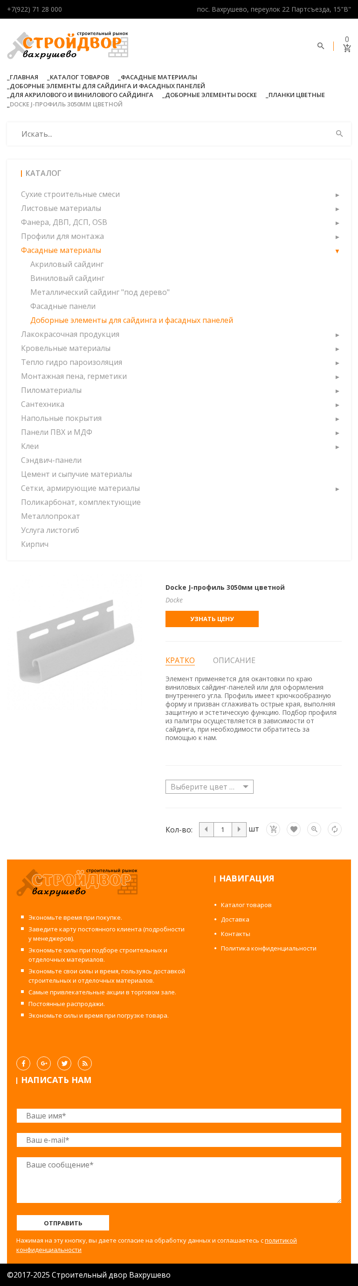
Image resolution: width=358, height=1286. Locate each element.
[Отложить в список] (294, 829)
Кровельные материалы (65, 348)
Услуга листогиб (50, 530)
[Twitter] (64, 1063)
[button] (337, 194)
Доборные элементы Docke (211, 95)
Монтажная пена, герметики (74, 376)
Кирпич (34, 544)
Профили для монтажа (62, 236)
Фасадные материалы (159, 77)
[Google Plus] (44, 1063)
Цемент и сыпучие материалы (76, 474)
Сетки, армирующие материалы (80, 488)
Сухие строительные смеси (70, 194)
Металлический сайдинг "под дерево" (100, 292)
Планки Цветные (296, 95)
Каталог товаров (79, 77)
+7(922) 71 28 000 (34, 9)
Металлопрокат (50, 516)
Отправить (63, 1223)
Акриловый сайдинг (66, 264)
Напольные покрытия (61, 418)
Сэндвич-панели (51, 460)
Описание (234, 660)
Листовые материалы (61, 208)
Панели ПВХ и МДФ (56, 432)
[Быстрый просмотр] (314, 829)
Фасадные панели (63, 306)
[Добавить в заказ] (273, 829)
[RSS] (85, 1063)
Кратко (180, 660)
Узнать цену (212, 619)
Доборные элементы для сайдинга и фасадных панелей (107, 86)
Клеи (30, 446)
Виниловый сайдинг (67, 278)
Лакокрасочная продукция (70, 334)
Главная (24, 77)
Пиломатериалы (51, 390)
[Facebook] (23, 1063)
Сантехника (42, 404)
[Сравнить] (335, 829)
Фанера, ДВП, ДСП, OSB (64, 222)
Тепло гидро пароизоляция (71, 362)
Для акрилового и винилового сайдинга (81, 95)
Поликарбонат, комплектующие (81, 502)
